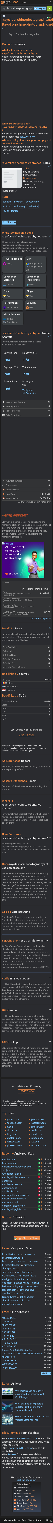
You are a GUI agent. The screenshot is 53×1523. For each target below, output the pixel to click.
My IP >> (46, 1373)
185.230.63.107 (27, 136)
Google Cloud (35, 263)
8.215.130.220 (9, 1346)
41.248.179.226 (9, 1343)
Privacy (31, 1520)
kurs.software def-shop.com (18, 1297)
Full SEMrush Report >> (40, 618)
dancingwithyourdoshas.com (17, 1166)
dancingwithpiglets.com (14, 1209)
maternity (33, 206)
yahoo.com (37, 1138)
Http (26, 1010)
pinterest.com (14, 1145)
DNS (26, 1042)
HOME (24, 2)
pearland (7, 201)
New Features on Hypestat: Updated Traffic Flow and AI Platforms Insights (29, 1407)
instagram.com (38, 1123)
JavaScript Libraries (10, 278)
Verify (26, 978)
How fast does (26, 836)
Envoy (9, 263)
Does (26, 865)
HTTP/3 (10, 319)
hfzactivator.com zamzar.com (19, 1254)
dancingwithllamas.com (14, 1198)
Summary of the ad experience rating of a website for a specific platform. (26, 768)
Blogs (30, 291)
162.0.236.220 (9, 1367)
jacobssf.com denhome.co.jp (18, 1290)
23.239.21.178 (9, 1332)
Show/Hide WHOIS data (20, 1448)
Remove (12, 1454)
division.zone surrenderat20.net (19, 1275)
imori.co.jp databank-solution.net (20, 1261)
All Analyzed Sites (12, 1520)
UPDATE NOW (26, 735)
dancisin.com (8, 1159)
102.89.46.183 (9, 1318)
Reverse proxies (13, 258)
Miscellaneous (12, 314)
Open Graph (12, 322)
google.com (13, 1119)
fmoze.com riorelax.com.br (17, 1272)
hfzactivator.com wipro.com (18, 1265)
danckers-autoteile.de (13, 1205)
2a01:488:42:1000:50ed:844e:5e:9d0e (22, 1353)
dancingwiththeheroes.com (16, 1177)
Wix (8, 296)
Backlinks (12, 628)
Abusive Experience (26, 781)
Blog (24, 1520)
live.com (35, 1141)
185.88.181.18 (8, 1328)
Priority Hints (12, 307)
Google (26, 911)
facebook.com (14, 1123)
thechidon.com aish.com (16, 1300)
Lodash (10, 284)
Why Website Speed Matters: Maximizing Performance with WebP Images (30, 1394)
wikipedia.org (13, 1141)
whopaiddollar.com (11, 1173)
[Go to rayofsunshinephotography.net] (3, 29)
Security (31, 303)
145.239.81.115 (9, 1360)
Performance (11, 303)
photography (32, 201)
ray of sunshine (10, 210)
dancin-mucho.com (12, 1184)
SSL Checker (26, 940)
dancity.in (7, 1181)
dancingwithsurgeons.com (15, 1195)
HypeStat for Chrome (29, 1238)
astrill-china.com (10, 1191)
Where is (26, 804)
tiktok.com (12, 1130)
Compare (41, 8)
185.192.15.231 (9, 1325)
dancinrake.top (9, 1188)
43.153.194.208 (9, 1364)
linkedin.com (37, 1134)
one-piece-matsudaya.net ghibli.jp (21, 1282)
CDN (29, 258)
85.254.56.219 (9, 1339)
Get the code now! (26, 1480)
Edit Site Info (9, 222)
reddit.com (36, 1130)
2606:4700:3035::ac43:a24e (17, 1350)
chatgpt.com (14, 1138)
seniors (6, 206)
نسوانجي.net (8, 1170)
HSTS (31, 307)
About (39, 1520)
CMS (6, 291)
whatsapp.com (38, 1145)
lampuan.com (9, 1163)
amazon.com (37, 1126)
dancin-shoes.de (10, 1202)
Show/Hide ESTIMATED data (22, 1438)
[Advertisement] (26, 92)
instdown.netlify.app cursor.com (20, 1286)
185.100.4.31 (8, 1357)
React (32, 284)
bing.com (11, 1134)
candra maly (19, 206)
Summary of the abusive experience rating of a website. (24, 788)
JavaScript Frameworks (34, 278)
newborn (18, 201)
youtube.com (38, 1119)
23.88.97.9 (7, 1321)
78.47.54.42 (8, 1335)
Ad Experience (26, 760)
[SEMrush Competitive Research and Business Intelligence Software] (15, 515)
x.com (10, 1126)
